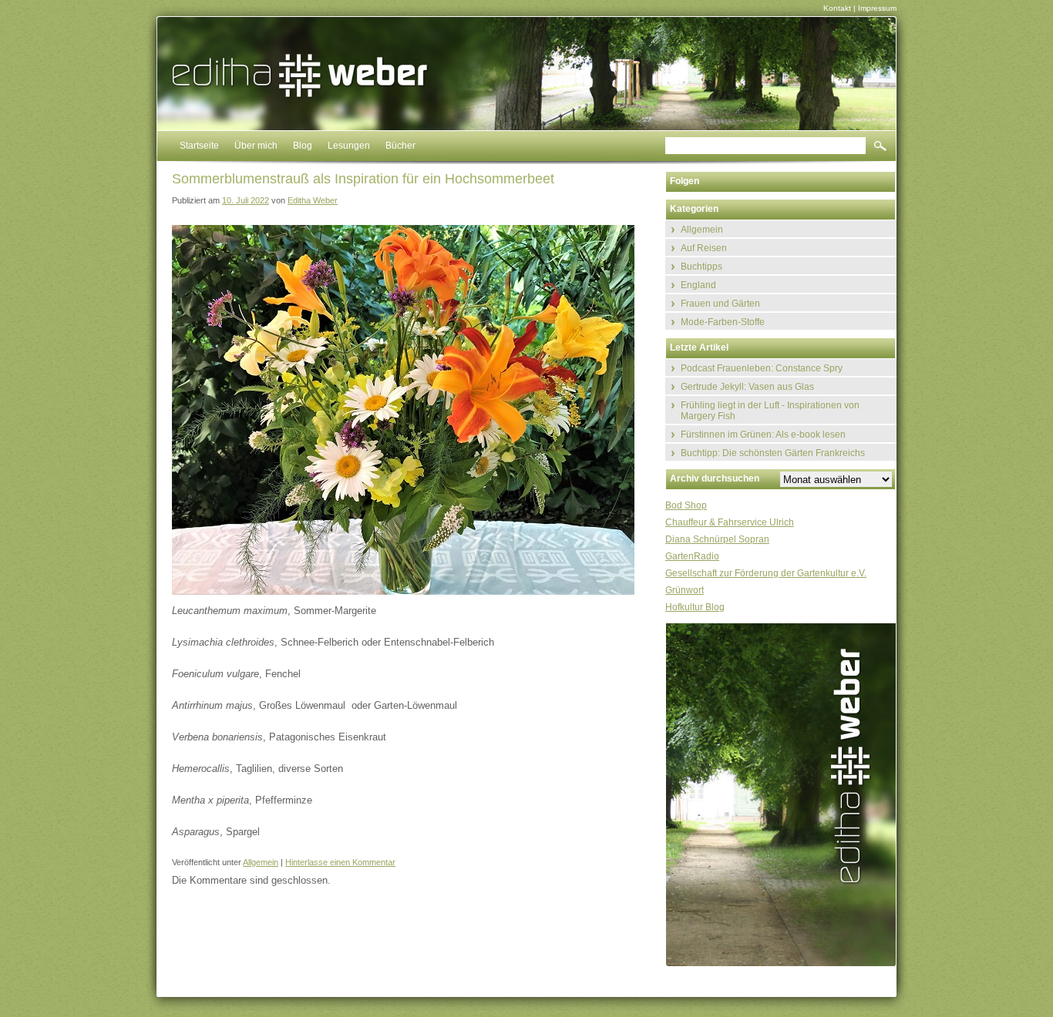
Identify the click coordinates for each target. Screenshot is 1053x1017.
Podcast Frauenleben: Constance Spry (762, 368)
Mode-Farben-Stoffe (723, 322)
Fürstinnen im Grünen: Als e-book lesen (763, 434)
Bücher (400, 145)
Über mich (256, 145)
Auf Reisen (704, 248)
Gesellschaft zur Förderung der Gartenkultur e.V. (765, 573)
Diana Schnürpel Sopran (717, 539)
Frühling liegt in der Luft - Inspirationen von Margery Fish (770, 410)
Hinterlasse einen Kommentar (340, 862)
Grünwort (684, 590)
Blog (302, 145)
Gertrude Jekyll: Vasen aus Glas (747, 386)
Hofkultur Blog (695, 607)
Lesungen (349, 145)
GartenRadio (692, 556)
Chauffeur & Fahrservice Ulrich (729, 522)
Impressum (877, 8)
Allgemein (260, 862)
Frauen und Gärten (720, 303)
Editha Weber (313, 200)
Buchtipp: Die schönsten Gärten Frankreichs (773, 453)
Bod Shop (686, 505)
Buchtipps (701, 266)
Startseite (199, 145)
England (698, 285)
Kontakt (837, 8)
